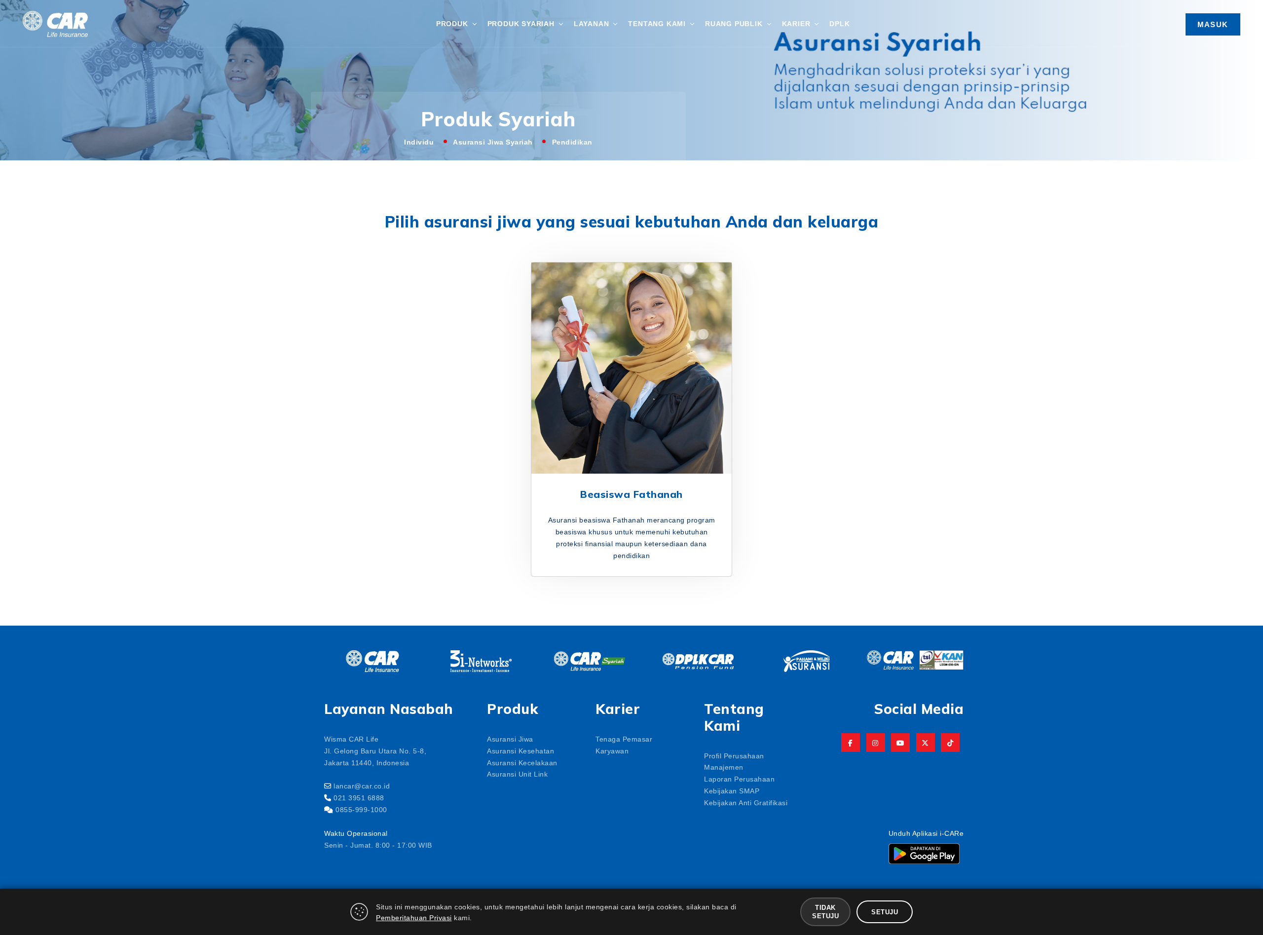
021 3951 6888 (359, 797)
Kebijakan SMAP (731, 790)
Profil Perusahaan (734, 755)
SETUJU (884, 911)
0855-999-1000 (361, 809)
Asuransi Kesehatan (520, 750)
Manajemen (723, 766)
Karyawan (612, 750)
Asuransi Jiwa (510, 738)
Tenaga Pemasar (623, 738)
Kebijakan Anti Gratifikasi (745, 802)
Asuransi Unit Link (517, 773)
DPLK (839, 23)
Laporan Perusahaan (739, 778)
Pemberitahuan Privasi (414, 917)
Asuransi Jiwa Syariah (493, 141)
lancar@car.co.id (362, 785)
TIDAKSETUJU (825, 911)
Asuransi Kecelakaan (522, 762)
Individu (419, 141)
